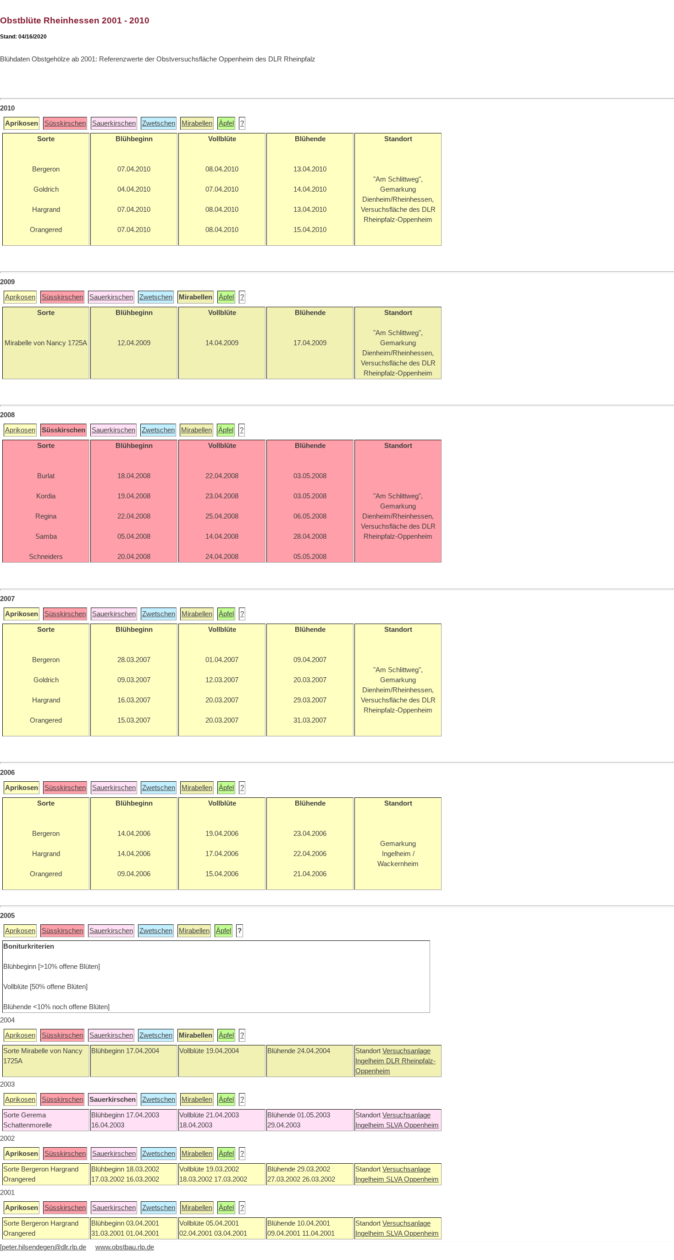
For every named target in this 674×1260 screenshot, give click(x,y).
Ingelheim (370, 1061)
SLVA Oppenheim (412, 1125)
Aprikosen (20, 297)
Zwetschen (158, 123)
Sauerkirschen (114, 123)
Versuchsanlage (406, 1051)
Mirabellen (197, 123)
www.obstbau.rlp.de (124, 1247)
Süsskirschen (65, 123)
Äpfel (226, 123)
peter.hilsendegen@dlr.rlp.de (44, 1247)
